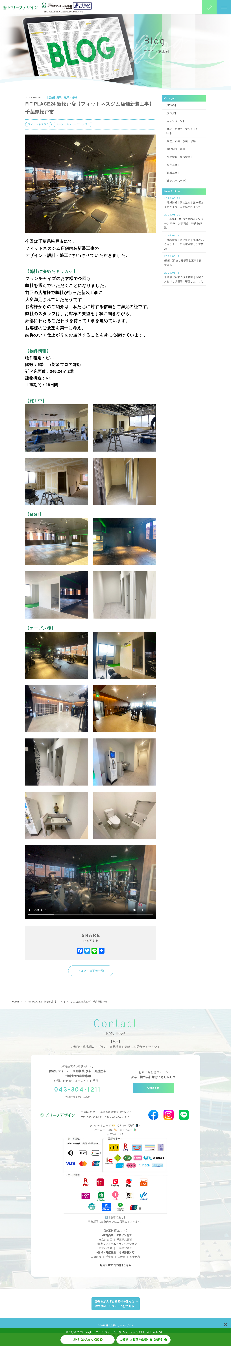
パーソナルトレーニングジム (73, 124)
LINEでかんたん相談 (86, 1339)
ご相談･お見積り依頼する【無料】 (142, 1339)
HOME (15, 1001)
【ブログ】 (170, 113)
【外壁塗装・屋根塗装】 (178, 157)
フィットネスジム (38, 124)
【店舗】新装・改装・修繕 (61, 97)
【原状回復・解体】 (176, 149)
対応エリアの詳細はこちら (115, 1265)
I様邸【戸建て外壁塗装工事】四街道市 (183, 260)
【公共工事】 (172, 164)
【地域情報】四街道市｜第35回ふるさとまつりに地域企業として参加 (184, 242)
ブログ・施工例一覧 (90, 970)
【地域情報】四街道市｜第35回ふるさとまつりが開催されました (184, 202)
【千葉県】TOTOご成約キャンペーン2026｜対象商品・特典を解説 (183, 221)
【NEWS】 (170, 105)
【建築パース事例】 (176, 180)
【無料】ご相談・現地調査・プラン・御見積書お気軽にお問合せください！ (115, 1044)
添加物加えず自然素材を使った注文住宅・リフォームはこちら (114, 1304)
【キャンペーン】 (174, 121)
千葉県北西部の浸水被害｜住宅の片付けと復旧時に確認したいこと (184, 277)
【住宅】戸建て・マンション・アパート (184, 131)
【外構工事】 (172, 172)
